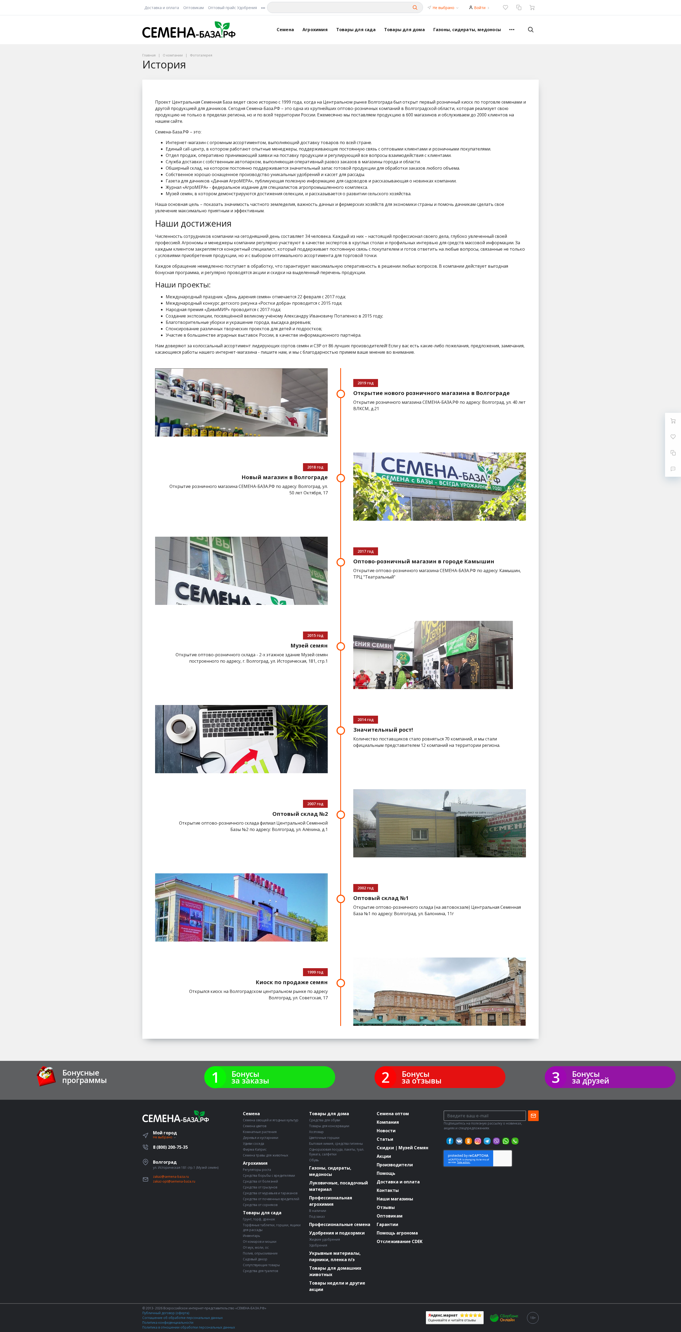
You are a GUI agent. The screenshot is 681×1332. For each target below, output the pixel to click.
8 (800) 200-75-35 (170, 1147)
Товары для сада (356, 29)
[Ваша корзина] (532, 7)
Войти (479, 7)
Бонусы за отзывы (422, 1077)
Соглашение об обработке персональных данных (182, 1317)
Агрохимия (315, 29)
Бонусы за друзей (590, 1077)
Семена (285, 29)
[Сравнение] (518, 7)
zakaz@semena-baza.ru (171, 1176)
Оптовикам (193, 7)
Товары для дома (404, 29)
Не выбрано (444, 7)
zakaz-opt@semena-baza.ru (174, 1181)
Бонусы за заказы (250, 1077)
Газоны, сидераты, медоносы (467, 29)
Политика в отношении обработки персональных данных (188, 1327)
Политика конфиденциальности (167, 1322)
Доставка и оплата (161, 7)
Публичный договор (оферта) (165, 1313)
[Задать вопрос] (673, 469)
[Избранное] (505, 7)
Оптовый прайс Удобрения (232, 7)
